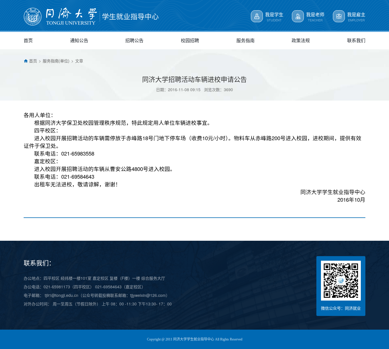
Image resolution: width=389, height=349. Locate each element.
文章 (79, 61)
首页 (33, 61)
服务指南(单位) (56, 61)
